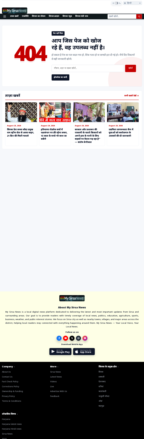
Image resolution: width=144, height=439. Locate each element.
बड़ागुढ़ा (101, 406)
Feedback (54, 396)
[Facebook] (59, 338)
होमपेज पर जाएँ (60, 77)
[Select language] (132, 3)
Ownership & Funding (12, 391)
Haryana (6, 419)
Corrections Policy (10, 386)
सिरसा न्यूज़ (67, 16)
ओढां (100, 401)
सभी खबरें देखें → (131, 95)
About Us (6, 372)
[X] (72, 338)
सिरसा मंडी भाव (81, 16)
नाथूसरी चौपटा (104, 396)
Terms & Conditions (11, 401)
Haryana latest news (12, 424)
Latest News (56, 377)
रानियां (101, 386)
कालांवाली (102, 391)
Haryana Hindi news (11, 429)
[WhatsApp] (78, 338)
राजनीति (25, 16)
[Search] (139, 16)
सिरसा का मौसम (38, 16)
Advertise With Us (58, 391)
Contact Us (7, 377)
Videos (53, 381)
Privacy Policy (8, 396)
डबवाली (101, 377)
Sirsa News (55, 372)
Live (52, 386)
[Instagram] (84, 338)
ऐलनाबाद (102, 381)
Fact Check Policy (10, 381)
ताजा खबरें (14, 16)
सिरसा (101, 372)
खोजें (131, 68)
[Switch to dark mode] (116, 3)
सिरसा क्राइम (54, 16)
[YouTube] (65, 338)
